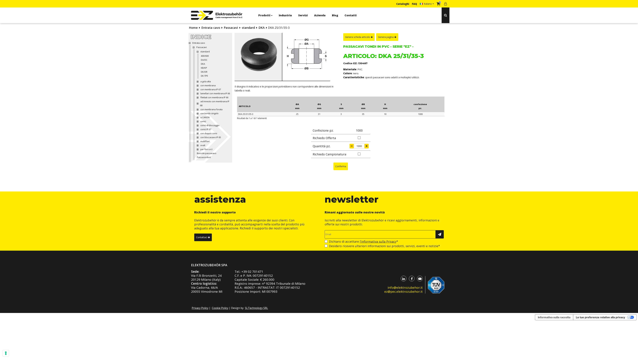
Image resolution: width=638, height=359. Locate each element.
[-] (352, 146)
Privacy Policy (200, 308)
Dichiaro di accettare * (363, 241)
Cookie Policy (220, 308)
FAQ (414, 3)
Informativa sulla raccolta (554, 317)
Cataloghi (402, 3)
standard (248, 28)
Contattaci (202, 237)
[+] (367, 146)
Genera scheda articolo (358, 37)
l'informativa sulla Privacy (378, 241)
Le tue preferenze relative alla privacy (600, 317)
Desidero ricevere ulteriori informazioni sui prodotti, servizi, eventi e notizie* (384, 245)
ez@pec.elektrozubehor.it (403, 291)
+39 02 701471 (252, 271)
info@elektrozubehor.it (405, 287)
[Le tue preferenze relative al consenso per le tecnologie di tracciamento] (6, 353)
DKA (262, 28)
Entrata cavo (210, 28)
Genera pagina (386, 37)
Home (193, 28)
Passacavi (231, 28)
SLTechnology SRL (256, 308)
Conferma (340, 166)
